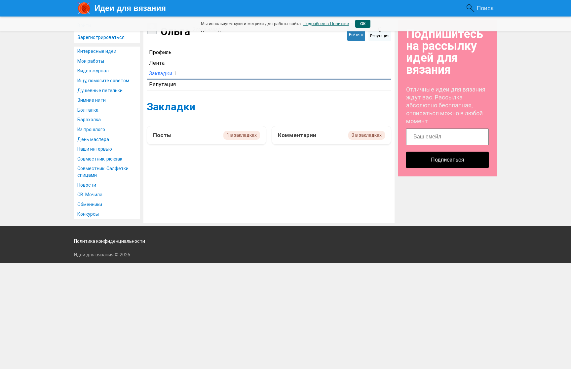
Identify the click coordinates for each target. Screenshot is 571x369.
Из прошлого (91, 129)
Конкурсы (88, 214)
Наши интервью (94, 149)
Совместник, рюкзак (99, 159)
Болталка (87, 110)
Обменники (89, 204)
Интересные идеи (96, 51)
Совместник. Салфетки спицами (103, 172)
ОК (362, 23)
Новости (86, 185)
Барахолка (89, 119)
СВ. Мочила (89, 194)
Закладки (171, 106)
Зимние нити (91, 100)
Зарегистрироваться (101, 37)
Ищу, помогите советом (103, 80)
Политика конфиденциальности (109, 241)
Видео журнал (93, 70)
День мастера (93, 139)
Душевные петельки (100, 90)
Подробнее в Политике (326, 23)
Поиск (485, 8)
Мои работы (90, 61)
